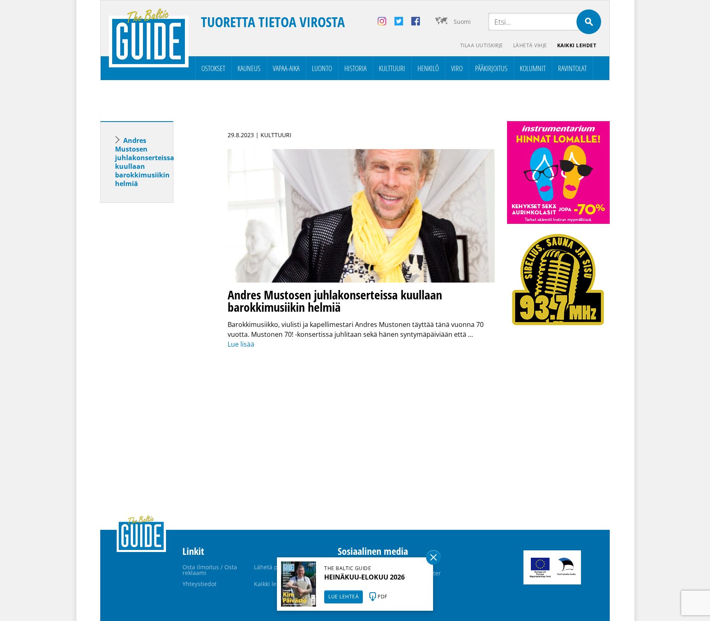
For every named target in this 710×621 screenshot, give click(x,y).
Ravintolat (572, 68)
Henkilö (428, 68)
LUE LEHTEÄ (343, 596)
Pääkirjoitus (491, 68)
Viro (457, 68)
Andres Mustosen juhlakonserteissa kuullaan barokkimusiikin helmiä (144, 162)
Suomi (462, 21)
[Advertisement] (151, 338)
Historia (355, 68)
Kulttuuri (392, 68)
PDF (382, 596)
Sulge (433, 557)
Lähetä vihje (530, 45)
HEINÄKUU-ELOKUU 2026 (364, 577)
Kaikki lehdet (577, 45)
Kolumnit (533, 68)
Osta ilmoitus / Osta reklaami (209, 570)
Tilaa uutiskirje (481, 45)
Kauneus (248, 68)
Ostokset (213, 68)
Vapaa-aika (286, 68)
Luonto (322, 68)
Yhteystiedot (199, 584)
